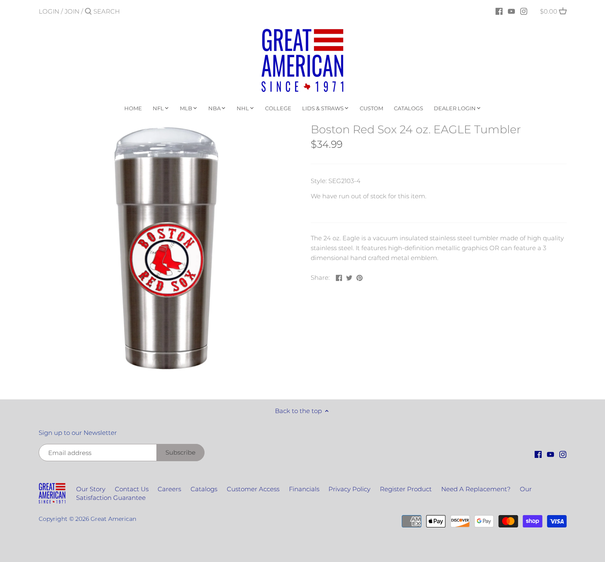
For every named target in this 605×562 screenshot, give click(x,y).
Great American (113, 519)
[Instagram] (523, 11)
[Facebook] (499, 11)
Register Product (406, 489)
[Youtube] (511, 11)
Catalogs (204, 489)
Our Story (90, 489)
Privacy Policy (349, 489)
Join (72, 11)
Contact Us (132, 489)
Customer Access (253, 489)
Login (49, 11)
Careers (169, 489)
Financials (304, 489)
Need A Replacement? (475, 489)
